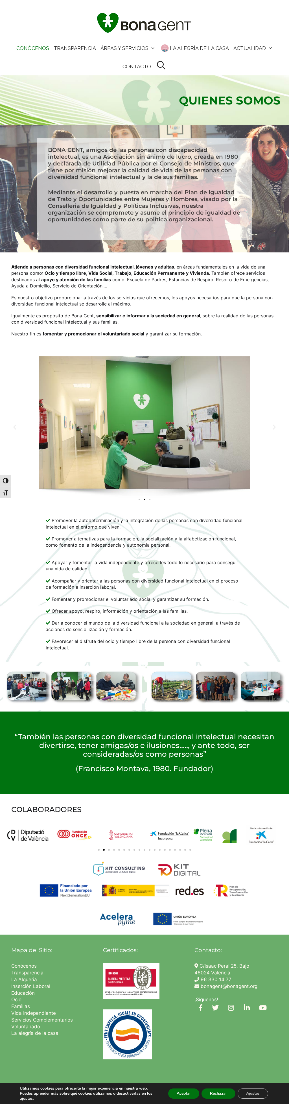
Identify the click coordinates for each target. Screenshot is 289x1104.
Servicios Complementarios (42, 1020)
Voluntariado (25, 1026)
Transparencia (28, 973)
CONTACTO (136, 66)
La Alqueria (24, 979)
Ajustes (253, 1093)
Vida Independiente (33, 1013)
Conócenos (24, 966)
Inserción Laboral (30, 986)
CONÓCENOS (32, 48)
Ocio (16, 999)
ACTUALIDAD (249, 48)
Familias (20, 1006)
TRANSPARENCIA (75, 48)
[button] (14, 427)
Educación (23, 993)
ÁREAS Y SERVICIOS (124, 48)
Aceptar (184, 1093)
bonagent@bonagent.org (228, 986)
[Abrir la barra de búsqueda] (161, 65)
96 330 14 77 (215, 979)
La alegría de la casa (34, 1033)
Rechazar (218, 1093)
